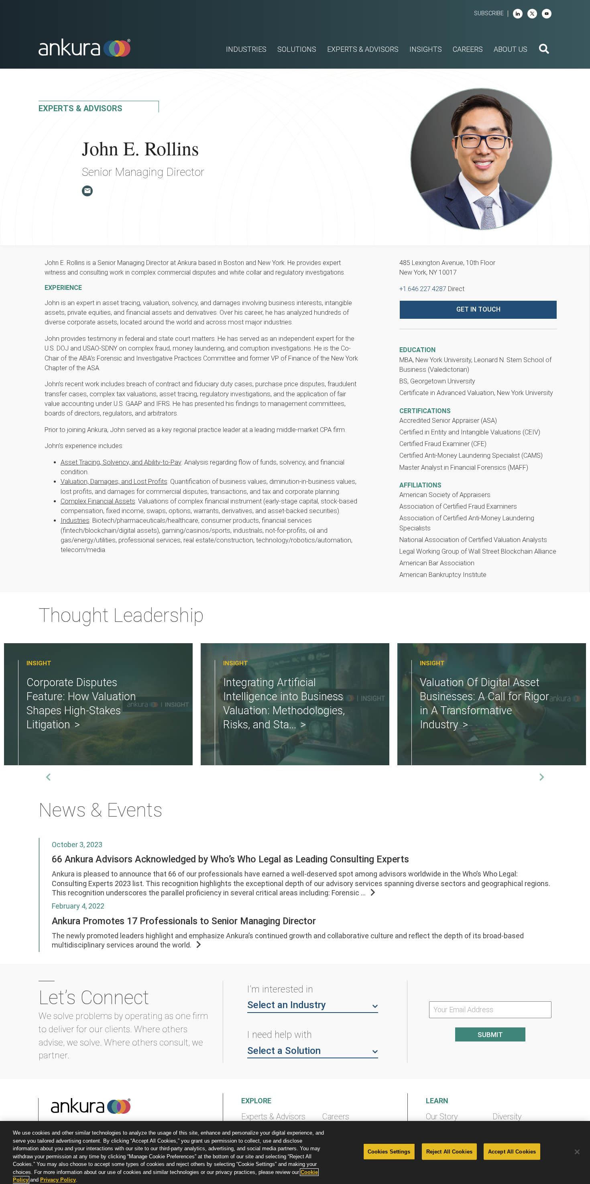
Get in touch (478, 309)
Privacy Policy (58, 1180)
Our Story (442, 1116)
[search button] (544, 49)
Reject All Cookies (449, 1151)
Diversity (506, 1116)
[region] (295, 1152)
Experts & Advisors (273, 1116)
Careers (335, 1116)
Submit (490, 1035)
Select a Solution (284, 1050)
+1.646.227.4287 (422, 289)
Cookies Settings (389, 1151)
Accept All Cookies (512, 1151)
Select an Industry (286, 1005)
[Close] (577, 1152)
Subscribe (489, 13)
